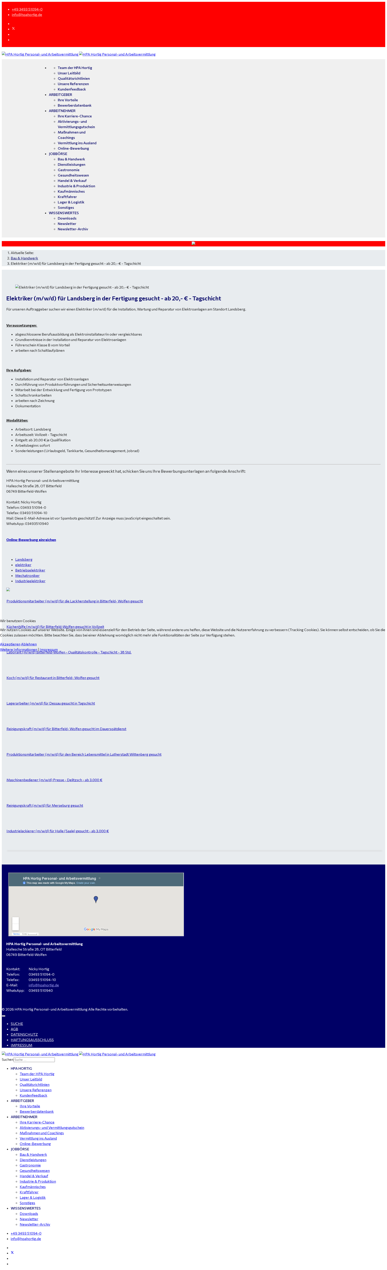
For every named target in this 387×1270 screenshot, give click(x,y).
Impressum (49, 649)
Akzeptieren (10, 644)
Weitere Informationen (18, 649)
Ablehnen (29, 644)
